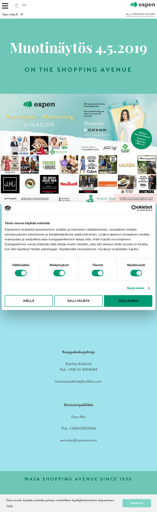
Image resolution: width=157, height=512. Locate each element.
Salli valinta (78, 300)
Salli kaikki (128, 300)
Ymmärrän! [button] (136, 503)
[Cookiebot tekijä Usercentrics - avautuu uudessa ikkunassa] (134, 208)
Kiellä (28, 300)
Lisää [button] (10, 505)
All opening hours (140, 14)
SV (24, 5)
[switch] (59, 273)
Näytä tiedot (135, 288)
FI (16, 5)
